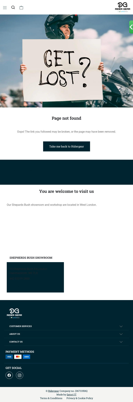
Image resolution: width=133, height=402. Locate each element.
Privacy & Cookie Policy (79, 398)
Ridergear (53, 391)
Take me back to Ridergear (66, 146)
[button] (13, 7)
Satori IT (72, 394)
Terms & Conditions (51, 398)
